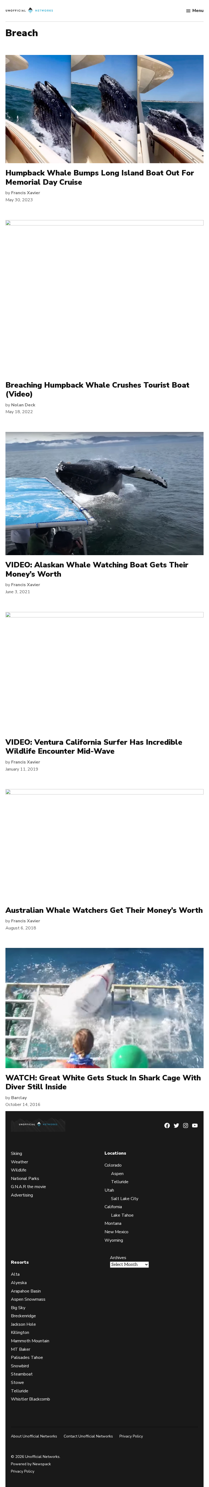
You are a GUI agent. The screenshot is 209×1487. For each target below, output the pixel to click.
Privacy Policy (131, 1436)
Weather (19, 1162)
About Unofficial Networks (34, 1436)
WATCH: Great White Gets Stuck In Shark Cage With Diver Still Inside (103, 1082)
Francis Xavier (25, 193)
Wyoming (113, 1240)
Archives (118, 1258)
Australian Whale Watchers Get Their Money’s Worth (104, 910)
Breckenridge (23, 1316)
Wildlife (18, 1170)
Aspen (117, 1174)
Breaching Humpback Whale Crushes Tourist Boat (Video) (97, 390)
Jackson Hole (23, 1324)
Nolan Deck (23, 405)
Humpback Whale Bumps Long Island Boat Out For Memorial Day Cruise (99, 177)
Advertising (22, 1195)
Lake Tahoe (122, 1215)
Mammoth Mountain (30, 1341)
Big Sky (18, 1308)
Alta (15, 1274)
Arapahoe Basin (26, 1291)
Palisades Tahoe (27, 1358)
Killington (20, 1333)
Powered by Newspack (31, 1464)
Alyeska (19, 1283)
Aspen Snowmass (28, 1299)
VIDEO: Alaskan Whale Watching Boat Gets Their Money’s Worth (96, 569)
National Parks (25, 1179)
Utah (109, 1190)
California (113, 1207)
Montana (112, 1223)
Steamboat (22, 1374)
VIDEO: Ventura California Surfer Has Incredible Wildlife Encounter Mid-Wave (93, 747)
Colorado (113, 1165)
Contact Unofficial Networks (88, 1436)
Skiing (16, 1154)
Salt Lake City (124, 1199)
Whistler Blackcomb (30, 1399)
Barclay (19, 1098)
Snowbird (20, 1366)
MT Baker (20, 1349)
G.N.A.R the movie (28, 1187)
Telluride (119, 1182)
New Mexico (116, 1232)
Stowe (17, 1383)
